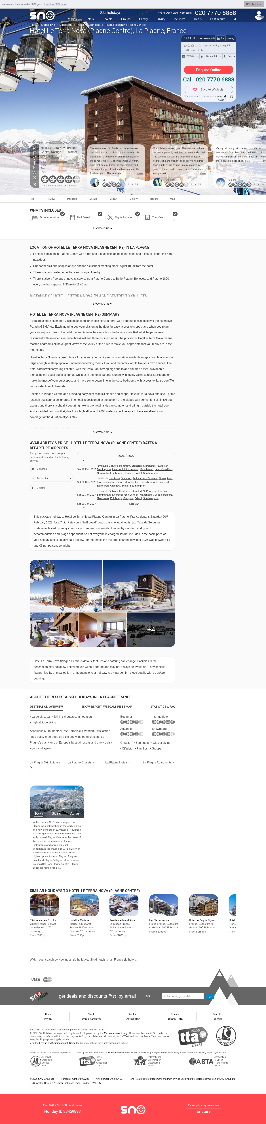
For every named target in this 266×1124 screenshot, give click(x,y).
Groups (125, 19)
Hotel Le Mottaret (80, 920)
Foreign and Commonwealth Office (57, 1043)
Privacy (48, 1018)
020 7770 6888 (58, 1105)
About (91, 1014)
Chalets (107, 19)
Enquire (204, 1111)
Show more (101, 303)
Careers (175, 1014)
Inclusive (179, 19)
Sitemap (218, 1018)
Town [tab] (38, 813)
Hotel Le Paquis (198, 920)
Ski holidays (110, 12)
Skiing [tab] (56, 813)
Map (172, 198)
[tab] (46, 706)
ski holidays (80, 959)
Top (32, 198)
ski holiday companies (113, 1052)
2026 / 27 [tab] (126, 456)
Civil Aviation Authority (115, 1033)
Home (33, 24)
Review (51, 198)
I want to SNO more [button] (55, 4)
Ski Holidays (48, 24)
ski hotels (99, 959)
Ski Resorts (65, 24)
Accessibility (133, 1018)
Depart (113, 198)
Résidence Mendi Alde (122, 920)
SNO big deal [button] (254, 4)
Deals (198, 19)
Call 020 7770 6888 (208, 79)
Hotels (89, 19)
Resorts (72, 19)
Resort (154, 198)
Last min (217, 19)
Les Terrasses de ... (160, 920)
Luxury (161, 19)
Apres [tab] (75, 813)
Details (93, 198)
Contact (133, 1014)
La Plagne (94, 24)
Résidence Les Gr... (41, 920)
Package (72, 198)
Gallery (134, 198)
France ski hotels (125, 959)
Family (143, 19)
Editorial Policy (175, 1018)
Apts (157, 762)
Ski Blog (217, 1014)
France (81, 24)
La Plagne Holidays (45, 762)
